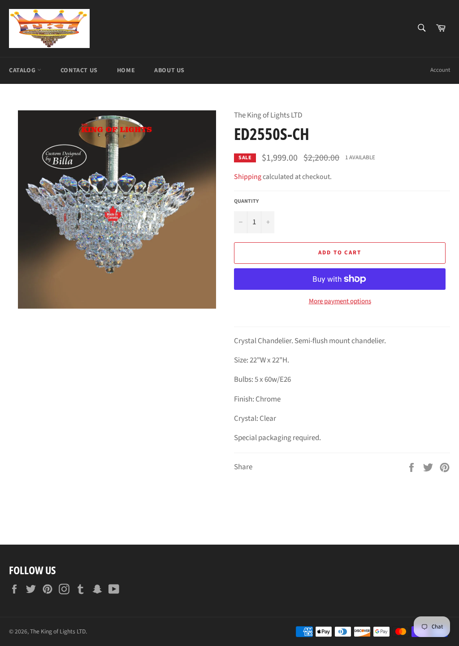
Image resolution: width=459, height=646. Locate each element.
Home (126, 70)
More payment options (340, 301)
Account (440, 70)
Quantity (246, 201)
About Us (169, 70)
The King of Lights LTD (58, 631)
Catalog (23, 70)
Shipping (247, 177)
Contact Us (79, 70)
